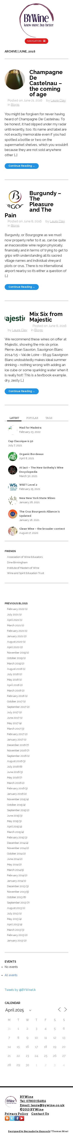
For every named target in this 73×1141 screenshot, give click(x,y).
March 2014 (14, 869)
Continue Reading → (22, 165)
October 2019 (15, 658)
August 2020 (14, 641)
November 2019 (16, 652)
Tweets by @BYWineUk (20, 989)
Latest (14, 418)
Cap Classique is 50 (20, 441)
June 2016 (13, 772)
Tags (48, 418)
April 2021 (13, 619)
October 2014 (14, 853)
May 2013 (12, 918)
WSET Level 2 (28, 484)
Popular (32, 418)
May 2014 (12, 864)
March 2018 (14, 690)
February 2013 (15, 935)
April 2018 (13, 685)
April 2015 (13, 826)
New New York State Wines (37, 498)
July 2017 (12, 712)
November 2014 (16, 848)
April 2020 (13, 647)
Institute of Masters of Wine (23, 567)
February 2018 (15, 696)
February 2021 (15, 630)
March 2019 (14, 663)
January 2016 (15, 793)
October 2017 (15, 701)
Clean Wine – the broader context (42, 528)
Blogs (15, 105)
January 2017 (15, 739)
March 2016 (14, 782)
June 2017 (13, 717)
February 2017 (15, 734)
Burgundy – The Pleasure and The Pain (33, 204)
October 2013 (15, 897)
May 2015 (12, 821)
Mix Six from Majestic (46, 317)
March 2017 (14, 728)
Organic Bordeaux (31, 454)
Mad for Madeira (30, 427)
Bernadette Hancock (37, 1131)
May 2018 (13, 679)
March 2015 (14, 832)
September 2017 (16, 706)
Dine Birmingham (17, 562)
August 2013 (14, 908)
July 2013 (12, 913)
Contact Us (40, 1113)
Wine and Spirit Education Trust (25, 573)
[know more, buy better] (37, 19)
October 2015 (14, 804)
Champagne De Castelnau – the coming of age (46, 83)
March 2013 (14, 929)
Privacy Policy (16, 1113)
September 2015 (16, 810)
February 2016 (15, 788)
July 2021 (12, 614)
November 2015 (16, 799)
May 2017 (12, 723)
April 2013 (13, 924)
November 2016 (16, 750)
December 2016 (16, 745)
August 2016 (14, 761)
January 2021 (15, 636)
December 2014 (16, 842)
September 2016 (16, 755)
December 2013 (16, 886)
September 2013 (16, 902)
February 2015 (15, 837)
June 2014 (13, 859)
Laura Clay (58, 100)
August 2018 (14, 668)
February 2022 (15, 609)
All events (11, 975)
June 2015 (13, 815)
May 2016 (13, 777)
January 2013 (15, 940)
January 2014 (15, 880)
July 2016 (13, 766)
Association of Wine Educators (25, 556)
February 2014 (15, 875)
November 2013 (16, 891)
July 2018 (13, 674)
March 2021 (14, 625)
